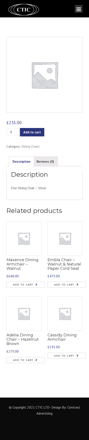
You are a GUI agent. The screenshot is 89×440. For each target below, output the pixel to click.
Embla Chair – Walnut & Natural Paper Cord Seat (64, 264)
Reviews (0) (45, 161)
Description (21, 161)
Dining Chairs (30, 146)
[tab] (21, 161)
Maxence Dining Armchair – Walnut (22, 264)
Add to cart (32, 132)
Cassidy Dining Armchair (62, 337)
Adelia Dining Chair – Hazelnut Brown (22, 339)
